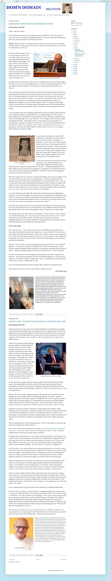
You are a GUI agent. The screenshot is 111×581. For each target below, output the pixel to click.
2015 (74, 72)
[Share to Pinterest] (42, 314)
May (75, 45)
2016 (74, 70)
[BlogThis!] (37, 314)
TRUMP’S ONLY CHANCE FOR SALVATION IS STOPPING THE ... (79, 55)
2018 (74, 66)
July (75, 44)
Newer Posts (12, 559)
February (76, 60)
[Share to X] (39, 314)
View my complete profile (76, 25)
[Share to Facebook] (40, 314)
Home (38, 559)
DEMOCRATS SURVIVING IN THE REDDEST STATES (31, 24)
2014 (74, 74)
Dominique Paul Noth (78, 23)
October (76, 38)
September (76, 40)
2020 (74, 36)
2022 (74, 32)
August (75, 42)
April (75, 47)
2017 (74, 68)
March (75, 58)
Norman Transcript (51, 127)
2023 (74, 31)
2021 (74, 34)
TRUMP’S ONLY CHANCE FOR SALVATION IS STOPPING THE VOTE (37, 321)
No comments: (30, 314)
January (76, 62)
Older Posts (63, 559)
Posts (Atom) (17, 561)
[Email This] (36, 314)
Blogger (61, 570)
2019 (74, 64)
